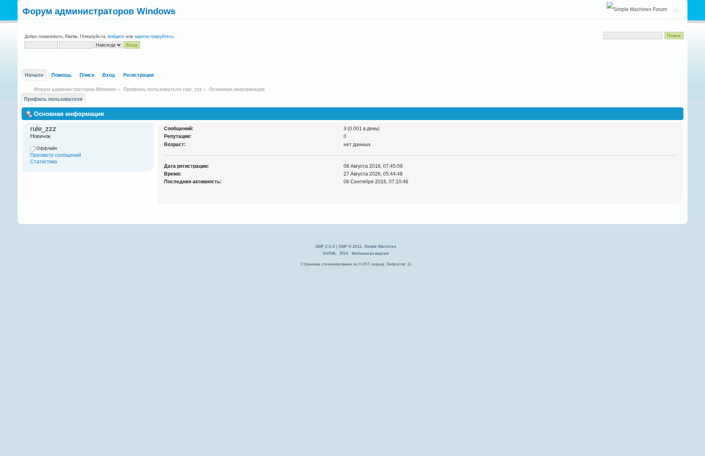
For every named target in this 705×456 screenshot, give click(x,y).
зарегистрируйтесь (154, 36)
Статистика (43, 162)
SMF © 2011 (350, 246)
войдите (116, 36)
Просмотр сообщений (55, 155)
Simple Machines (380, 246)
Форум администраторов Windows (98, 11)
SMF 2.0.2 (325, 246)
